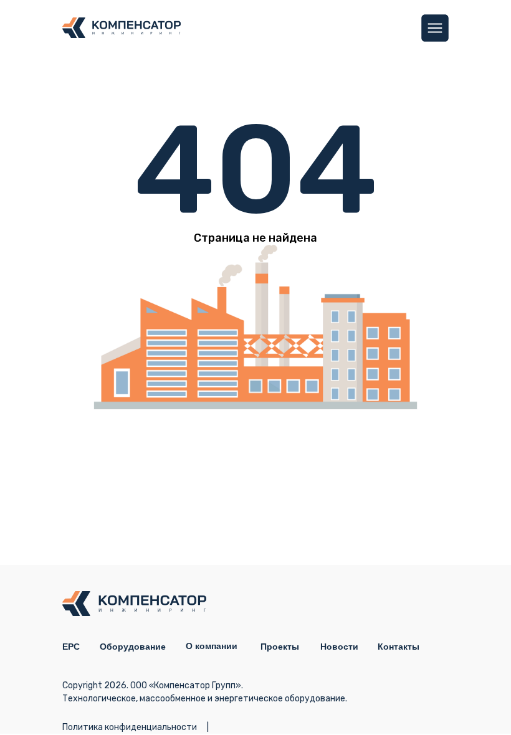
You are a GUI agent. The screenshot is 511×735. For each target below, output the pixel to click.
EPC (71, 647)
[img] (435, 28)
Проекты (279, 647)
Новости (339, 647)
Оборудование (133, 647)
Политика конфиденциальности (129, 727)
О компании (211, 646)
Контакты (398, 647)
